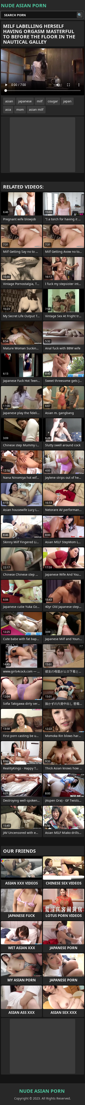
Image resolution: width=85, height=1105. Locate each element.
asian (9, 101)
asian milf (36, 109)
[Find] (80, 15)
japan (67, 101)
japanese (25, 101)
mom (20, 109)
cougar (53, 101)
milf (39, 101)
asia (8, 109)
